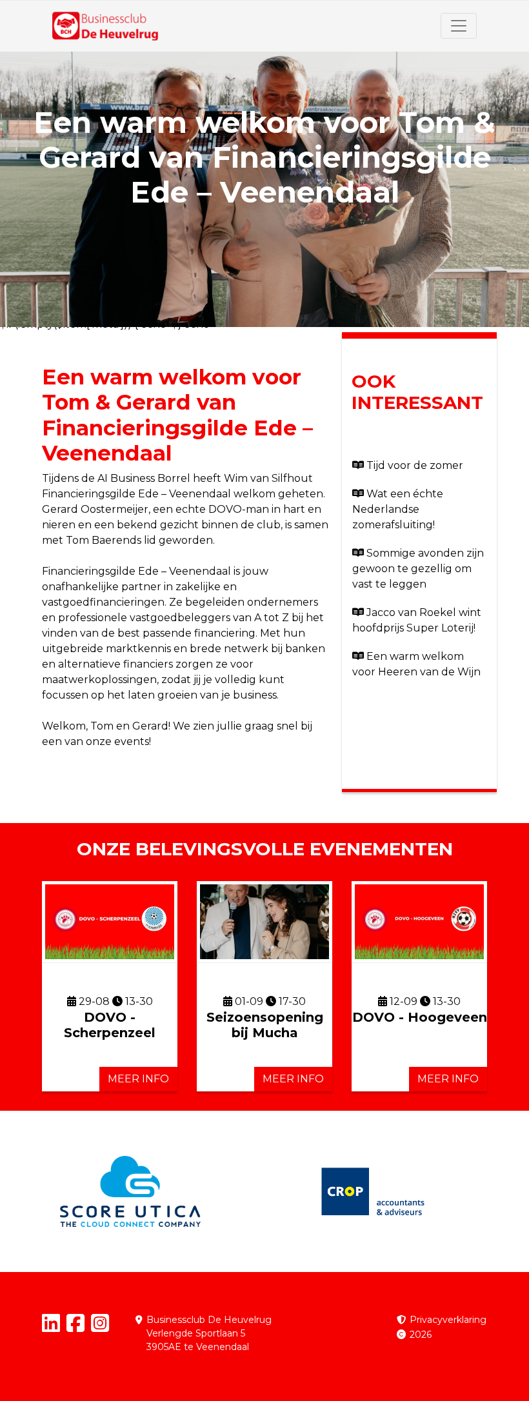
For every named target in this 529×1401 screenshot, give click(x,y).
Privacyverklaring (448, 1320)
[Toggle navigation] (459, 26)
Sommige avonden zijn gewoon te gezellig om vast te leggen (418, 568)
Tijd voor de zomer (414, 465)
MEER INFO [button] (138, 1079)
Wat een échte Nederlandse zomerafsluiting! (397, 509)
